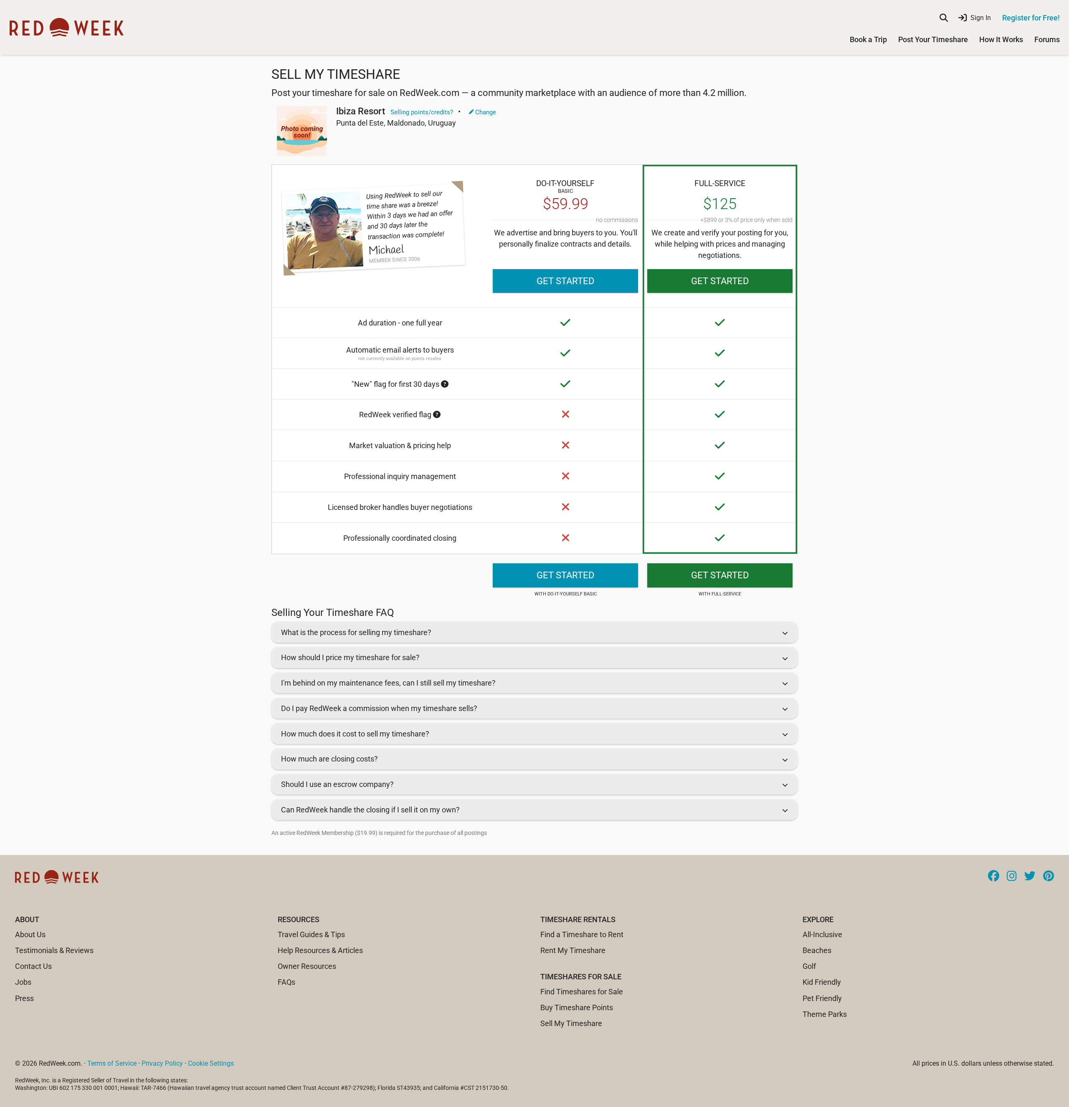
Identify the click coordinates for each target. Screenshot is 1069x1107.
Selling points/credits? (421, 112)
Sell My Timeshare (571, 1023)
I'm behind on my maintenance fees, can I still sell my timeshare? (388, 682)
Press (24, 998)
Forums (1047, 39)
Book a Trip (868, 39)
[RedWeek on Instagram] (1012, 876)
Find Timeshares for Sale (581, 991)
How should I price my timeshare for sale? (350, 657)
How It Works (1001, 39)
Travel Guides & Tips (311, 934)
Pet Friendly (822, 998)
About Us (30, 934)
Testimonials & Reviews (54, 950)
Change (485, 112)
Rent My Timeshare (572, 950)
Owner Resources (307, 966)
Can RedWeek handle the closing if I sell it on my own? (370, 809)
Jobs (23, 982)
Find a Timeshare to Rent (581, 934)
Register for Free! (1031, 17)
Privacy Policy (162, 1063)
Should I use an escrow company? (337, 784)
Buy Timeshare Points (576, 1007)
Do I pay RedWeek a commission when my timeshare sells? (379, 708)
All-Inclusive (822, 934)
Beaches (817, 950)
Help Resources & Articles (320, 950)
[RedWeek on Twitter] (1030, 876)
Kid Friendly (822, 982)
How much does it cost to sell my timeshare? (355, 733)
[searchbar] (944, 18)
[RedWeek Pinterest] (1048, 876)
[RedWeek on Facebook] (993, 876)
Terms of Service (112, 1063)
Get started (565, 281)
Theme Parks (825, 1014)
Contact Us (33, 966)
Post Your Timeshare (933, 39)
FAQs (286, 982)
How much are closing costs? (329, 758)
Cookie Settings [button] (211, 1063)
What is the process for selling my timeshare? (356, 632)
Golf (809, 966)
